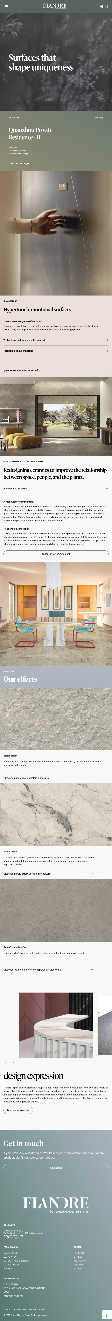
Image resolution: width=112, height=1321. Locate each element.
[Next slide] (13, 1062)
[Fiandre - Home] (56, 1205)
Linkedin (78, 1257)
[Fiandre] (54, 6)
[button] (56, 163)
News (6, 1292)
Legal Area (10, 1257)
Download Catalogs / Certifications (24, 1288)
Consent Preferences (16, 1261)
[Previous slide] (6, 1062)
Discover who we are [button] (18, 1110)
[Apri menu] (6, 6)
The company (11, 1284)
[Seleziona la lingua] (101, 6)
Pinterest (79, 1253)
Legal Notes (11, 1253)
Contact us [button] (56, 1167)
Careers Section (13, 1296)
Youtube (79, 1265)
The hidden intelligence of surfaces (23, 321)
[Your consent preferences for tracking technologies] (107, 1316)
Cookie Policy (11, 1265)
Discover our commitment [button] (56, 553)
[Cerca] (106, 6)
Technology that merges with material (24, 340)
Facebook (79, 1268)
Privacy (8, 1268)
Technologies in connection (18, 350)
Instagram (80, 1261)
